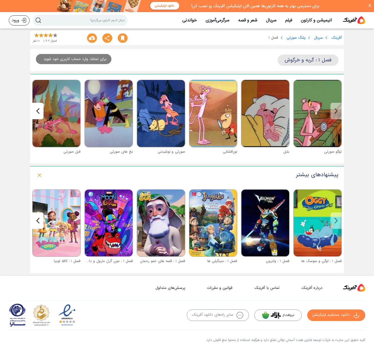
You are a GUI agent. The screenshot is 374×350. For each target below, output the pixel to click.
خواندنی (189, 20)
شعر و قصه (247, 20)
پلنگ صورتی (296, 37)
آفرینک (336, 37)
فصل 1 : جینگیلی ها (222, 261)
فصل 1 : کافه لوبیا (67, 261)
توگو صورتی (333, 151)
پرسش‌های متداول (170, 288)
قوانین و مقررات (219, 288)
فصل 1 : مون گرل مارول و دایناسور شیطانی (100, 261)
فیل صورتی (72, 151)
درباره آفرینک (312, 288)
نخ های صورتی (121, 151)
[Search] (38, 20)
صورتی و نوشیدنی (171, 151)
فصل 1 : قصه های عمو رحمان (162, 261)
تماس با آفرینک (267, 288)
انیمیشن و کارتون (316, 20)
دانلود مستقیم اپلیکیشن (331, 315)
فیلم (288, 20)
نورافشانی (230, 151)
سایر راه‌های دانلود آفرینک (212, 315)
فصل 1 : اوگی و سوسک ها (321, 261)
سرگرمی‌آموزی (217, 20)
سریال (271, 20)
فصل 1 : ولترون (277, 261)
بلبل (286, 151)
